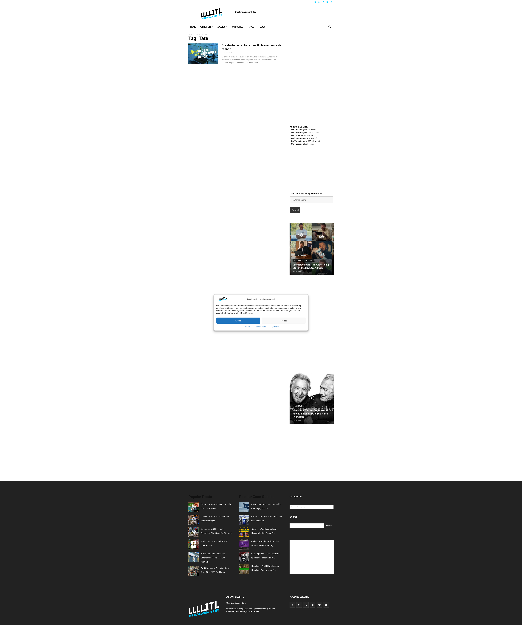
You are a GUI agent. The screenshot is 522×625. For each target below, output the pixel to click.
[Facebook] (311, 2)
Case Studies (298, 409)
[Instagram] (315, 2)
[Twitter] (327, 2)
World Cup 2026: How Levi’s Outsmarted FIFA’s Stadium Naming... (213, 557)
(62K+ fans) (302, 143)
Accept (238, 320)
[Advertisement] (310, 81)
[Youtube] (332, 2)
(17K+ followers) (304, 129)
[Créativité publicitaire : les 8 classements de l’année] (203, 53)
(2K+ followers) (304, 138)
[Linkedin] (319, 2)
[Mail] (323, 2)
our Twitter (240, 611)
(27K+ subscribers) (305, 132)
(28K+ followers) (303, 135)
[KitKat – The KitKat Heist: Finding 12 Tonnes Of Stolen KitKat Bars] (312, 399)
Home (193, 27)
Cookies (248, 327)
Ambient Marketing (301, 260)
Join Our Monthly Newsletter (306, 193)
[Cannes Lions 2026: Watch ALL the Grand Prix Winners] (312, 250)
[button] (329, 27)
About (263, 27)
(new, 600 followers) (305, 141)
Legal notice (275, 327)
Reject (284, 320)
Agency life (205, 27)
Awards (221, 27)
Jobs (251, 27)
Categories (237, 27)
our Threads (254, 611)
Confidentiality (261, 327)
